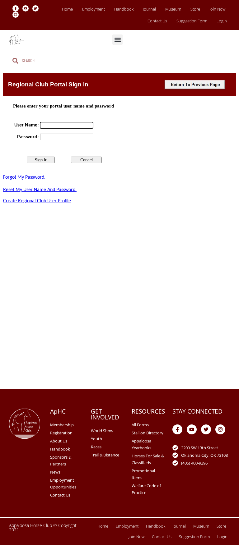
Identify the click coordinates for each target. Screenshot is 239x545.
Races (96, 447)
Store (195, 9)
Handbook (124, 9)
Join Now (217, 9)
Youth (96, 439)
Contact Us (157, 21)
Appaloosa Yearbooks (141, 444)
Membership (62, 425)
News (55, 472)
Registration (61, 433)
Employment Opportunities (63, 483)
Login (222, 21)
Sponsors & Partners (60, 460)
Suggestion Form (191, 21)
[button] (117, 39)
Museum (173, 9)
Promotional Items (143, 474)
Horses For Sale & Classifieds (148, 459)
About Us (58, 441)
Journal (149, 9)
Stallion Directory (147, 433)
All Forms (140, 425)
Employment (93, 9)
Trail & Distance (105, 455)
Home (67, 9)
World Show (102, 430)
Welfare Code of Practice (146, 489)
